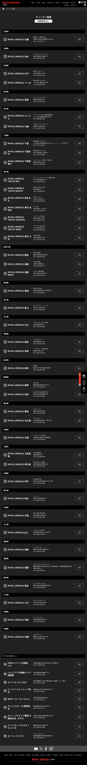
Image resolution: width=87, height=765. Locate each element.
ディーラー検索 (10, 8)
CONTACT (66, 5)
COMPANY (55, 755)
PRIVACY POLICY (69, 755)
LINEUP (38, 2)
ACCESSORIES (65, 2)
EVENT (43, 2)
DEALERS (73, 2)
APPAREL (57, 2)
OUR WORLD (50, 2)
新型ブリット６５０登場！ (80, 378)
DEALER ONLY (77, 755)
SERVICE (73, 5)
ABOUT (33, 2)
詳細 (79, 39)
